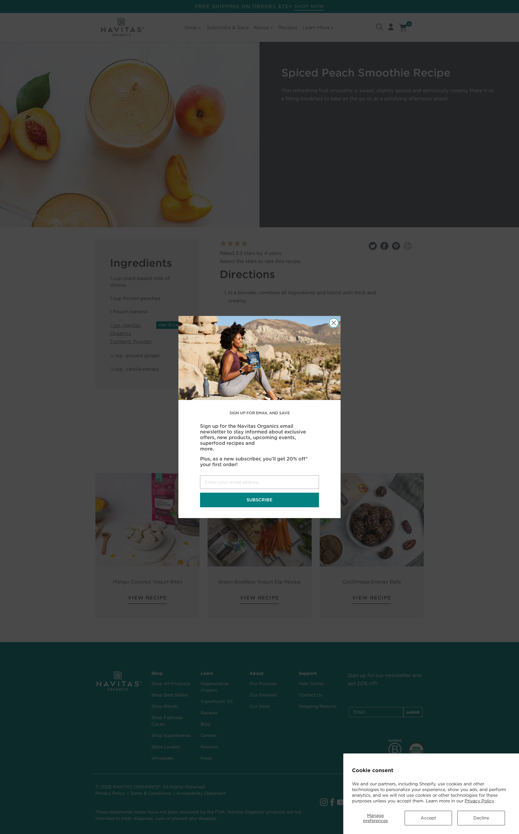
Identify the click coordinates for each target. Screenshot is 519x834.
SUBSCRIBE (259, 499)
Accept (428, 817)
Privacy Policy (479, 800)
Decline (481, 817)
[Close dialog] (333, 323)
